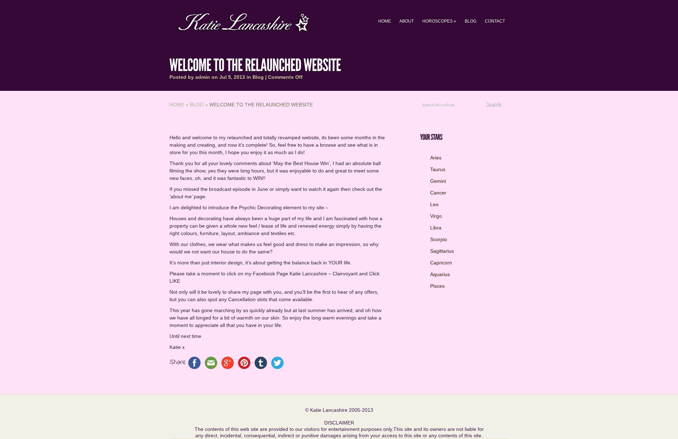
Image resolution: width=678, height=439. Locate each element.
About (406, 21)
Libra (435, 227)
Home (177, 104)
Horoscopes (439, 21)
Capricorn (441, 262)
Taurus (437, 169)
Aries (435, 157)
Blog (470, 21)
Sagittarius (442, 251)
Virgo (436, 216)
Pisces (437, 286)
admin (202, 77)
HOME (384, 21)
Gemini (438, 181)
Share (178, 362)
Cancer (438, 192)
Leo (434, 204)
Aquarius (440, 274)
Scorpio (438, 239)
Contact (495, 21)
